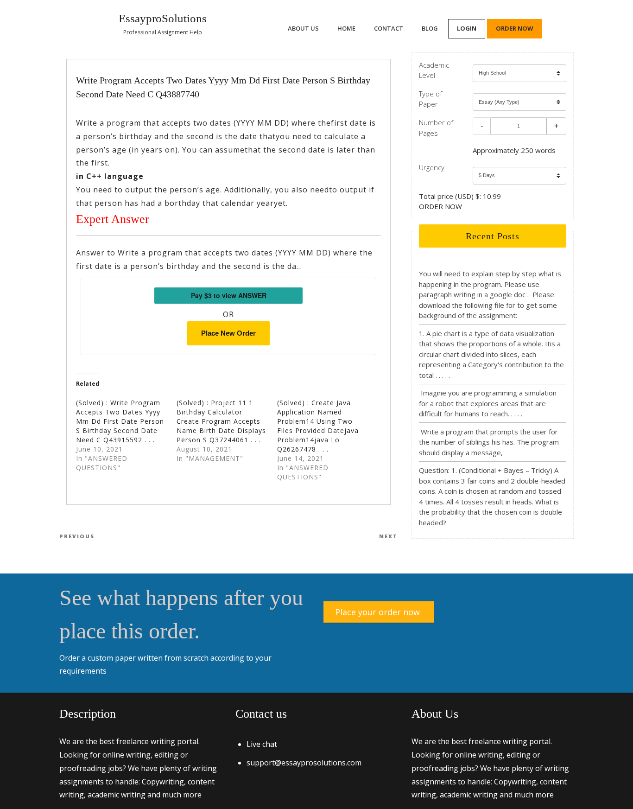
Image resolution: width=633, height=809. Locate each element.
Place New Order (228, 333)
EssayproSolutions (163, 18)
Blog (430, 28)
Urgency (431, 167)
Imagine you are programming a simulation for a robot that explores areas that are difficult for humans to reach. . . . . (488, 403)
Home (346, 28)
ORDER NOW (440, 206)
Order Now (514, 28)
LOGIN (466, 28)
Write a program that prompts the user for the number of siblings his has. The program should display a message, (489, 442)
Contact (388, 28)
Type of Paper (430, 99)
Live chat (262, 744)
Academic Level (434, 70)
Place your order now (377, 612)
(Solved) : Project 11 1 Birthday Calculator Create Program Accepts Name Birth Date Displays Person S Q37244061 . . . (221, 421)
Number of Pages (436, 128)
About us (303, 28)
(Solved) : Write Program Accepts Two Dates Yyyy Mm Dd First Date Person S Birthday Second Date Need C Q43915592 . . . (120, 421)
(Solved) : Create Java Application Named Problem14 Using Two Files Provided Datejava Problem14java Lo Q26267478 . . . (318, 425)
